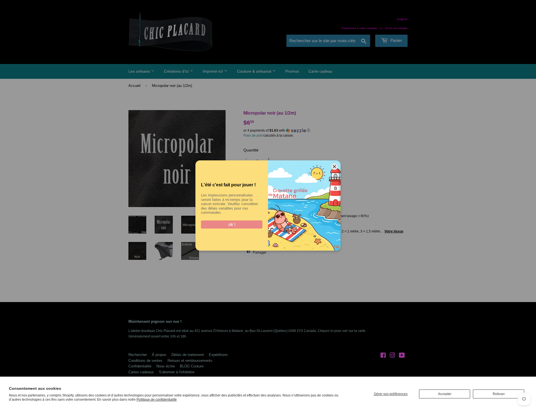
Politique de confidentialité (157, 400)
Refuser (499, 394)
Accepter (444, 394)
